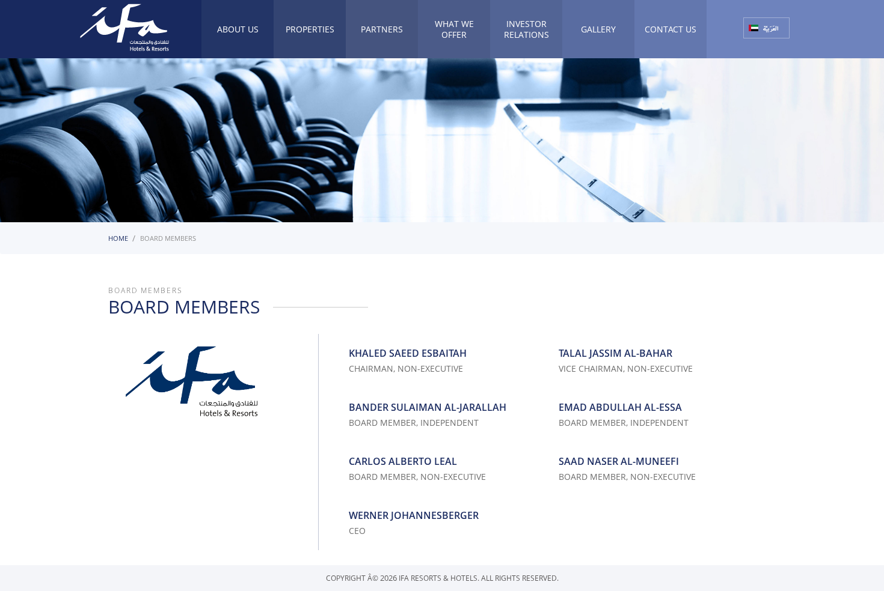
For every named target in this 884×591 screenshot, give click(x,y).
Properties (310, 29)
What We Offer (454, 29)
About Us (238, 29)
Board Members (168, 238)
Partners (382, 29)
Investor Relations (526, 29)
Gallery (598, 29)
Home (118, 238)
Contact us (670, 29)
